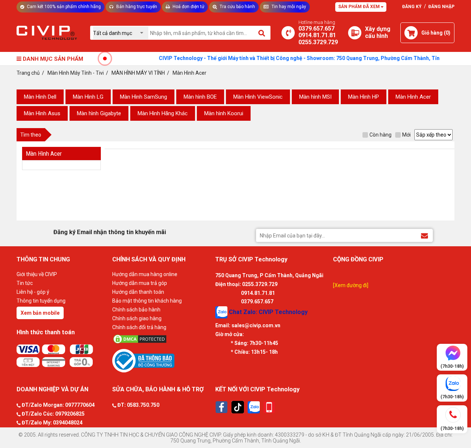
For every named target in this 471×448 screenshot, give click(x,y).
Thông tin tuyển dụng (41, 301)
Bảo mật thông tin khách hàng (147, 301)
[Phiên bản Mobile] (269, 407)
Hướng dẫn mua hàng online (144, 274)
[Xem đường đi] (350, 285)
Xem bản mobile (40, 313)
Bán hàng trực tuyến (136, 6)
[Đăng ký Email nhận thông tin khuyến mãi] (424, 235)
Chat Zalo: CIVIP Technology (267, 311)
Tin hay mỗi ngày (288, 6)
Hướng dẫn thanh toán (138, 292)
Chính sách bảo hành (136, 310)
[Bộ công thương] (162, 360)
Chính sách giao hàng (137, 318)
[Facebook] (221, 407)
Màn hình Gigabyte (99, 113)
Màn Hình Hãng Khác (163, 113)
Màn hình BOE (200, 97)
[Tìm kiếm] (262, 33)
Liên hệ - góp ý (33, 292)
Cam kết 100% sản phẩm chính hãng (63, 6)
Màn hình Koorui (223, 113)
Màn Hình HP (363, 97)
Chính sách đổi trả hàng (139, 327)
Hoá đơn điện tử (187, 6)
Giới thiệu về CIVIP (37, 274)
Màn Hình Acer (413, 97)
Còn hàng (380, 135)
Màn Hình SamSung (143, 97)
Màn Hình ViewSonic (258, 97)
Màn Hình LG (88, 97)
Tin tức (25, 283)
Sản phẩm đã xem (359, 6)
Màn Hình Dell (40, 97)
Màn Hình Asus (42, 113)
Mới (406, 135)
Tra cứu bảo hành (237, 6)
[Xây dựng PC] (354, 32)
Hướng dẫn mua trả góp (139, 283)
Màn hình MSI (315, 97)
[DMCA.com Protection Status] (162, 339)
